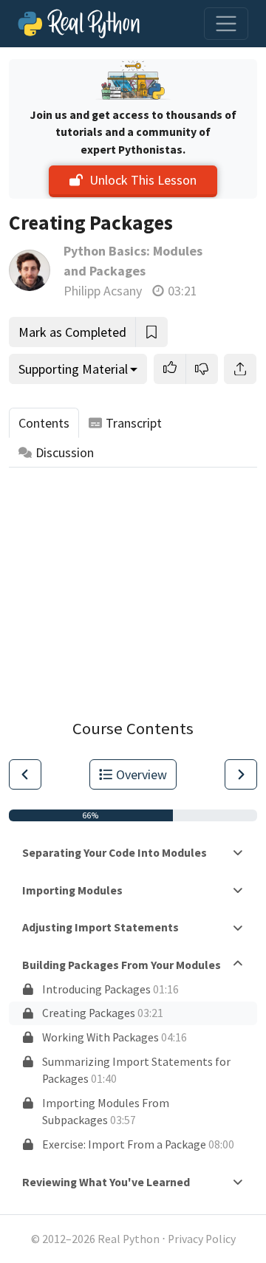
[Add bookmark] (151, 332)
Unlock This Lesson (143, 179)
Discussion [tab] (64, 452)
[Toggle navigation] (226, 23)
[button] (170, 369)
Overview (141, 774)
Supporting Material (73, 368)
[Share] (240, 369)
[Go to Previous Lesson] (25, 774)
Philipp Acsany (103, 290)
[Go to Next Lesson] (241, 774)
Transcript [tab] (134, 422)
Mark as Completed (72, 332)
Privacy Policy (202, 1239)
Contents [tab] (43, 422)
